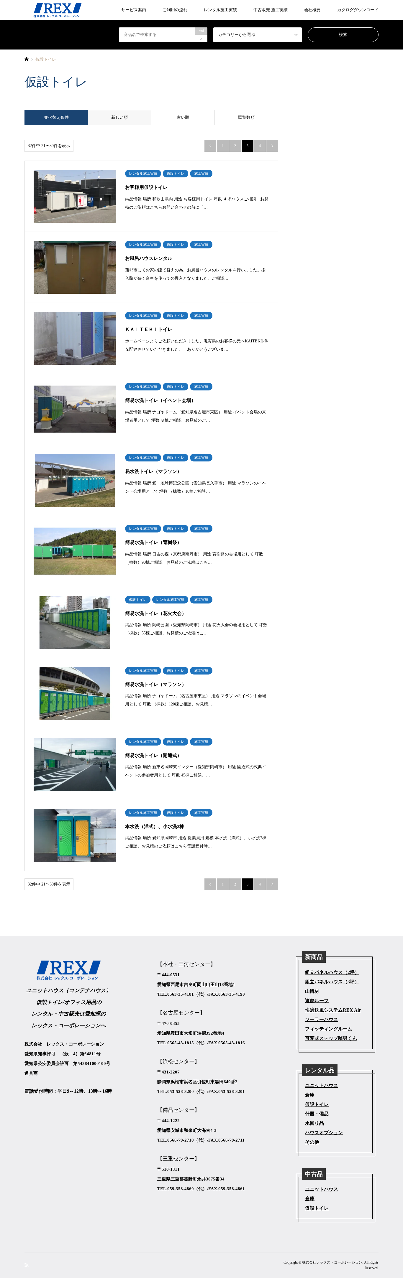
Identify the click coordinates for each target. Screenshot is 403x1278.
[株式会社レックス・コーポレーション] (57, 10)
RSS (26, 1265)
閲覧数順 (246, 117)
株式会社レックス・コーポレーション (332, 1262)
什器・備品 (317, 1113)
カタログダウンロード (358, 10)
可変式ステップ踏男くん (331, 1038)
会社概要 (312, 10)
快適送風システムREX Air (333, 1009)
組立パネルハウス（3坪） (332, 981)
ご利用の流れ (175, 10)
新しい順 (119, 117)
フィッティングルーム (328, 1028)
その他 (312, 1142)
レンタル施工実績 (220, 10)
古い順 (183, 117)
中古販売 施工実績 (270, 10)
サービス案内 (133, 10)
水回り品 (314, 1123)
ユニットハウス (321, 1085)
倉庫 (309, 1094)
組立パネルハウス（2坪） (332, 972)
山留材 (312, 991)
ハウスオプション (324, 1132)
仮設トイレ (317, 1104)
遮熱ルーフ (317, 1000)
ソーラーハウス (321, 1019)
